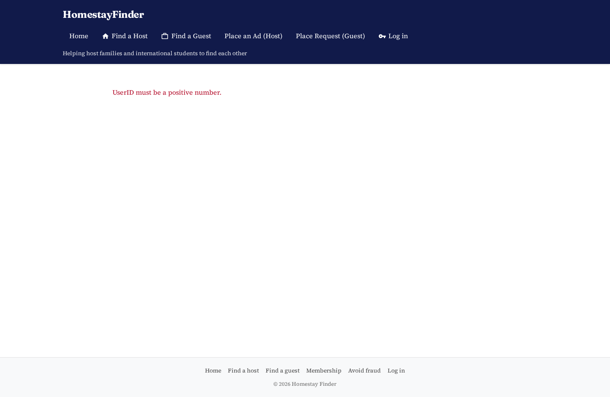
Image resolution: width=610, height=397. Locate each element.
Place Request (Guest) (330, 35)
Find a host (243, 370)
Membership (324, 370)
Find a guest (283, 370)
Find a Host (130, 35)
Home (78, 35)
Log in (398, 35)
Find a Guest (191, 35)
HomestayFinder (103, 14)
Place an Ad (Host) (253, 35)
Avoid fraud (364, 370)
